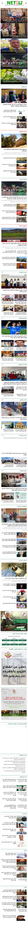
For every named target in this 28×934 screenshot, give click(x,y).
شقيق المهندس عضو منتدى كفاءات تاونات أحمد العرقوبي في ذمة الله (9, 916)
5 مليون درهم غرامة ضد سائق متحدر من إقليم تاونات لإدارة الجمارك (14, 418)
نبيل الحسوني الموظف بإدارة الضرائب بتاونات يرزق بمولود (10, 853)
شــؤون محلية (23, 226)
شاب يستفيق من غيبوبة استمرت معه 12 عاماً (16, 578)
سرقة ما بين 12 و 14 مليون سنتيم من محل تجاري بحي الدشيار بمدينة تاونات (9, 218)
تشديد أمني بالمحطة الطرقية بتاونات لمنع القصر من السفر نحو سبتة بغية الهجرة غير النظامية (14, 198)
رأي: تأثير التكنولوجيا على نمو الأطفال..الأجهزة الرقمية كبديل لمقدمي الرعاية (10, 806)
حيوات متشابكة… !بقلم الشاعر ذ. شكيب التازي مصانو (10, 817)
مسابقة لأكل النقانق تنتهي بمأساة (9, 603)
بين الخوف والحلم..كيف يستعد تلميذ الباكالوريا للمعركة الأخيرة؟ (9, 799)
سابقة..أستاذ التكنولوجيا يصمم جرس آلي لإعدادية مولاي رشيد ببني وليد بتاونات (9, 553)
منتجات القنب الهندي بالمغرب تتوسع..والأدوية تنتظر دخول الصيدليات (14, 771)
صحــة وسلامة (23, 435)
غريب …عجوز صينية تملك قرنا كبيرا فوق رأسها (9, 597)
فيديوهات (24, 87)
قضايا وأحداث (23, 179)
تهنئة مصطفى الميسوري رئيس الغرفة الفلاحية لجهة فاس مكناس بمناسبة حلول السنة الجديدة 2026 (8, 861)
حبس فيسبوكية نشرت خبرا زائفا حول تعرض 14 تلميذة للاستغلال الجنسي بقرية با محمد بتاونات (20, 431)
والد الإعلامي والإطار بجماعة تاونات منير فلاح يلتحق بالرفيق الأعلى (9, 910)
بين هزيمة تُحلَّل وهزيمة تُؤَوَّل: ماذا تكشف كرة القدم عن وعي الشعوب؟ (9, 780)
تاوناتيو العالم (23, 318)
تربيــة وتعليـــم (23, 272)
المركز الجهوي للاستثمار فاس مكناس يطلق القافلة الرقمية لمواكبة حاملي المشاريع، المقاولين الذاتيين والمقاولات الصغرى (9, 541)
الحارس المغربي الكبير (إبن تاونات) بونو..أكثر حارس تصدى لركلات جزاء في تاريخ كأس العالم (20, 360)
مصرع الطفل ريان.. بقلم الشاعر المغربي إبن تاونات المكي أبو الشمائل (9, 823)
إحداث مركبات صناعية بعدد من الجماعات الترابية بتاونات (8, 123)
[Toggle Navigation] (26, 3)
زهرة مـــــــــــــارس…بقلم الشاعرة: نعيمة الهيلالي (9, 842)
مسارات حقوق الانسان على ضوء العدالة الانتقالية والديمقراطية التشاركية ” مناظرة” (15, 105)
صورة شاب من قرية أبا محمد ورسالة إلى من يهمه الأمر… (9, 165)
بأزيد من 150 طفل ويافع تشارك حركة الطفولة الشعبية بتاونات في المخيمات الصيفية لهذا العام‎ (20, 396)
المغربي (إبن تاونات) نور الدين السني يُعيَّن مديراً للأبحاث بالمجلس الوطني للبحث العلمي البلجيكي (21, 350)
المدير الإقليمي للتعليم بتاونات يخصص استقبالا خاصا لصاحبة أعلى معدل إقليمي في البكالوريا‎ (14, 525)
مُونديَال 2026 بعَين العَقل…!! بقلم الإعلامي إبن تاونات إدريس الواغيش (9, 786)
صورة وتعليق (23, 132)
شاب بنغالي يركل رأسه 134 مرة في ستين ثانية (9, 591)
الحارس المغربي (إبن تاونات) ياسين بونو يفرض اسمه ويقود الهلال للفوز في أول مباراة (14, 336)
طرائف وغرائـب (23, 560)
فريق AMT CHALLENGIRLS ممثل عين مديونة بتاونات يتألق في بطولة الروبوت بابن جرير (9, 534)
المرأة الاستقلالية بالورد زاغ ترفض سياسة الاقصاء (9, 117)
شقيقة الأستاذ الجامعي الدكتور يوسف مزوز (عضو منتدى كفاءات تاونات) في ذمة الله (8, 904)
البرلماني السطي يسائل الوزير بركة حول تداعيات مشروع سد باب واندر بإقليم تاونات (9, 265)
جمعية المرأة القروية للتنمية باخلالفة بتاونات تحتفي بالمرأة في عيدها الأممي (7, 395)
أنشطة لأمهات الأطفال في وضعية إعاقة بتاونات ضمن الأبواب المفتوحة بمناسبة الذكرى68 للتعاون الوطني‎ (15, 383)
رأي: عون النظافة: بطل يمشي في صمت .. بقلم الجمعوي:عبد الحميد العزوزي (9, 794)
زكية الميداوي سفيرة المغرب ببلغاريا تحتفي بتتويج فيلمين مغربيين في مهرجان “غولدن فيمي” (7, 360)
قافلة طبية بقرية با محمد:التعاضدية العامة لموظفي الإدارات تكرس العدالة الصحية (8, 467)
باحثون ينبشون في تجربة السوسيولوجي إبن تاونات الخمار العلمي (21, 502)
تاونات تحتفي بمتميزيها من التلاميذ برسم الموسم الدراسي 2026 (15, 290)
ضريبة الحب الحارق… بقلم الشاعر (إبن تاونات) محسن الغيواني (9, 836)
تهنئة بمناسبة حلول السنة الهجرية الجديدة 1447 (9, 879)
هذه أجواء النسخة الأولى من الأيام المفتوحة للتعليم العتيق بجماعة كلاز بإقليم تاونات (14, 489)
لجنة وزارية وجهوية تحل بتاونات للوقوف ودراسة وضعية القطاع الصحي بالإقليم (21, 467)
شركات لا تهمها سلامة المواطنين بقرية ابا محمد (9, 171)
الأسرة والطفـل (22, 364)
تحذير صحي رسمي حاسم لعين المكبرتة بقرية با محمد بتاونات (14, 454)
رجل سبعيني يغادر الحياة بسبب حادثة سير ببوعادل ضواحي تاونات (9, 211)
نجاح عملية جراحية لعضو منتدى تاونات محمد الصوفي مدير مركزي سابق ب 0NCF (9, 867)
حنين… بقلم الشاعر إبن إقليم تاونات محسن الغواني (9, 829)
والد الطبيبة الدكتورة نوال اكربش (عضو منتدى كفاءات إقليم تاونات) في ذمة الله (9, 891)
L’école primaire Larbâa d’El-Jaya (9, 158)
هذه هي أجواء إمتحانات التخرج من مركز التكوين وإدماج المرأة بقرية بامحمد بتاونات (7, 315)
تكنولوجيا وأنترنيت (22, 506)
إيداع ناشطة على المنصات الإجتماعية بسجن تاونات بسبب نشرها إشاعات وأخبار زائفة (7, 431)
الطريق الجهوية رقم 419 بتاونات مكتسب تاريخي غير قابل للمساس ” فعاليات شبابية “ (9, 112)
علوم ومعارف (23, 471)
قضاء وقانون (23, 400)
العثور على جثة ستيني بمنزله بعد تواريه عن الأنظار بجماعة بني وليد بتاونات (9, 206)
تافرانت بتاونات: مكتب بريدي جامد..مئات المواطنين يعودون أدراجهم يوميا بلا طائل (8, 252)
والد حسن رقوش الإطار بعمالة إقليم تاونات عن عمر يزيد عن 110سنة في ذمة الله (9, 898)
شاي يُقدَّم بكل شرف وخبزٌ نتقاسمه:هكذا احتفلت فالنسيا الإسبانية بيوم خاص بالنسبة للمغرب (14, 761)
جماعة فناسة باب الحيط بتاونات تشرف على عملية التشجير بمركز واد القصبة (9, 258)
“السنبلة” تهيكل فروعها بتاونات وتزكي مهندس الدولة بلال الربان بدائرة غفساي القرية (14, 765)
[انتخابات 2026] (14, 621)
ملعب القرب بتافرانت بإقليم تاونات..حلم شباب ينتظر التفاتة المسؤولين (14, 244)
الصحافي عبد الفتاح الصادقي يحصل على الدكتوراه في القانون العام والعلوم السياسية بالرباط (7, 502)
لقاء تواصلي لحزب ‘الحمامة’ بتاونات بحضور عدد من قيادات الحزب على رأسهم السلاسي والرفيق (13, 758)
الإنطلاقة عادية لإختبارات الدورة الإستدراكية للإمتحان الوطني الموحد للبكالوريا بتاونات (20, 315)
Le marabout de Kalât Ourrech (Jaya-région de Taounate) (15, 150)
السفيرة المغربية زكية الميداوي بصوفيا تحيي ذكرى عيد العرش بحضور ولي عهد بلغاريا (7, 350)
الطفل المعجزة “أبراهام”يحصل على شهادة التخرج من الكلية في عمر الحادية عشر (9, 585)
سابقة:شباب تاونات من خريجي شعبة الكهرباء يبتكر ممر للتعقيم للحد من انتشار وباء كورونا (9, 547)
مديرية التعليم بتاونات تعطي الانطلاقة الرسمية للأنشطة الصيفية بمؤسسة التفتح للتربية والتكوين (7, 304)
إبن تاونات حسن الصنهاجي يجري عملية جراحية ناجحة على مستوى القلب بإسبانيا (8, 874)
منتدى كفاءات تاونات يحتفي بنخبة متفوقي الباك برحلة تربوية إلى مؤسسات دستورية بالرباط (20, 304)
